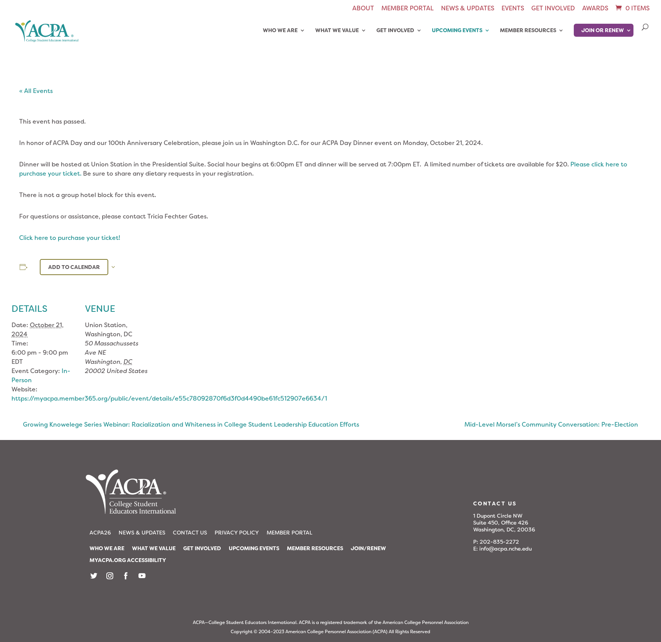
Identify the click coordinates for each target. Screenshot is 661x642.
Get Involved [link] (553, 8)
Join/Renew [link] (368, 548)
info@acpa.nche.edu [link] (505, 548)
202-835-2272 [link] (499, 541)
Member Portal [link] (407, 8)
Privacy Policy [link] (237, 532)
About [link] (363, 8)
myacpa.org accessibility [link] (128, 560)
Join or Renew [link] (602, 30)
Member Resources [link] (528, 31)
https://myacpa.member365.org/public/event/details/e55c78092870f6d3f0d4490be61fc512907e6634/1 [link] (169, 398)
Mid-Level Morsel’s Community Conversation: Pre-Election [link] (551, 424)
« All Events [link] (36, 91)
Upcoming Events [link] (457, 31)
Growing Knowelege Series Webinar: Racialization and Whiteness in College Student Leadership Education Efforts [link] (191, 424)
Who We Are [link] (280, 31)
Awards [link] (595, 8)
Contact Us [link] (190, 532)
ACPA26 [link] (100, 532)
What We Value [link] (337, 31)
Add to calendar (74, 267)
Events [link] (512, 8)
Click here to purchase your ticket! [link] (69, 238)
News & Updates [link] (467, 8)
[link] (632, 8)
